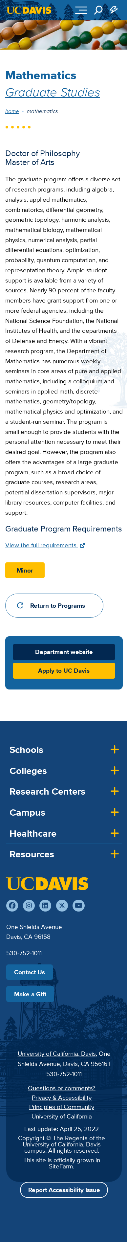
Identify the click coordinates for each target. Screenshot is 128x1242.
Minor (25, 570)
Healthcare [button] (33, 833)
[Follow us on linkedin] (45, 906)
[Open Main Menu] (81, 10)
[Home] (47, 883)
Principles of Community (61, 1106)
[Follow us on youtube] (78, 906)
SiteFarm (61, 1166)
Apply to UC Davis (64, 670)
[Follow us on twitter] (62, 906)
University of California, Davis (57, 1053)
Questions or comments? (62, 1088)
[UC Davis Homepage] (29, 10)
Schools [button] (26, 749)
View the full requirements (41, 545)
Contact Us (29, 972)
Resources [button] (32, 854)
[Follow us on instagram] (29, 906)
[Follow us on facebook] (12, 906)
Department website (64, 651)
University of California (62, 1116)
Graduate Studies (52, 92)
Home (12, 111)
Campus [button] (27, 812)
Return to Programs (57, 605)
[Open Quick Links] (114, 10)
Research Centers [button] (47, 791)
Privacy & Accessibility (62, 1097)
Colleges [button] (28, 771)
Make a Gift (30, 994)
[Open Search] (98, 10)
